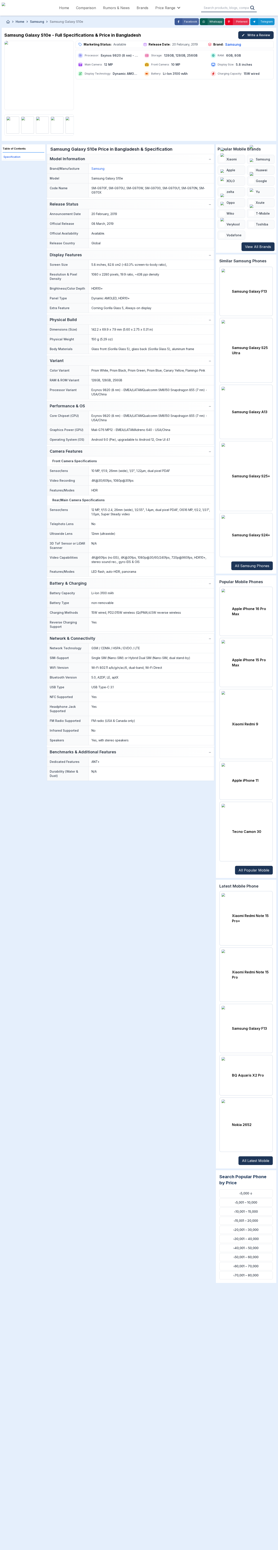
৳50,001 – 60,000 (246, 1257)
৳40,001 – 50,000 (245, 1248)
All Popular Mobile (253, 870)
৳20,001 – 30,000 (245, 1230)
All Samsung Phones (252, 566)
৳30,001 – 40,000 (246, 1239)
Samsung (233, 44)
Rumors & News (116, 8)
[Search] (252, 7)
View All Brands (258, 247)
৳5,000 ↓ (246, 1193)
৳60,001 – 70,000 (245, 1266)
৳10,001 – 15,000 (246, 1211)
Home (64, 8)
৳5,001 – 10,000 (246, 1202)
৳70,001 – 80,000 (245, 1275)
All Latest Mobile (255, 1160)
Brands (142, 8)
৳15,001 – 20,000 (246, 1220)
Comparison (86, 8)
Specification (11, 156)
